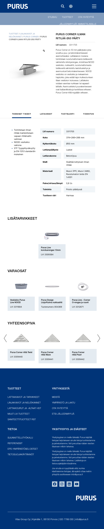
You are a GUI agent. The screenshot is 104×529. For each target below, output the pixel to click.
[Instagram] (62, 484)
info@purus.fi (82, 519)
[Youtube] (76, 484)
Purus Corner (31, 37)
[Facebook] (54, 484)
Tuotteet (67, 17)
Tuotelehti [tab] (67, 114)
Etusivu (52, 17)
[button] (62, 6)
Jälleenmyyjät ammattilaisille (77, 24)
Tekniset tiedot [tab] (21, 114)
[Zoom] (44, 50)
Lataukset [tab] (46, 114)
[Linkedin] (69, 484)
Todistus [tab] (88, 114)
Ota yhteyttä (86, 17)
